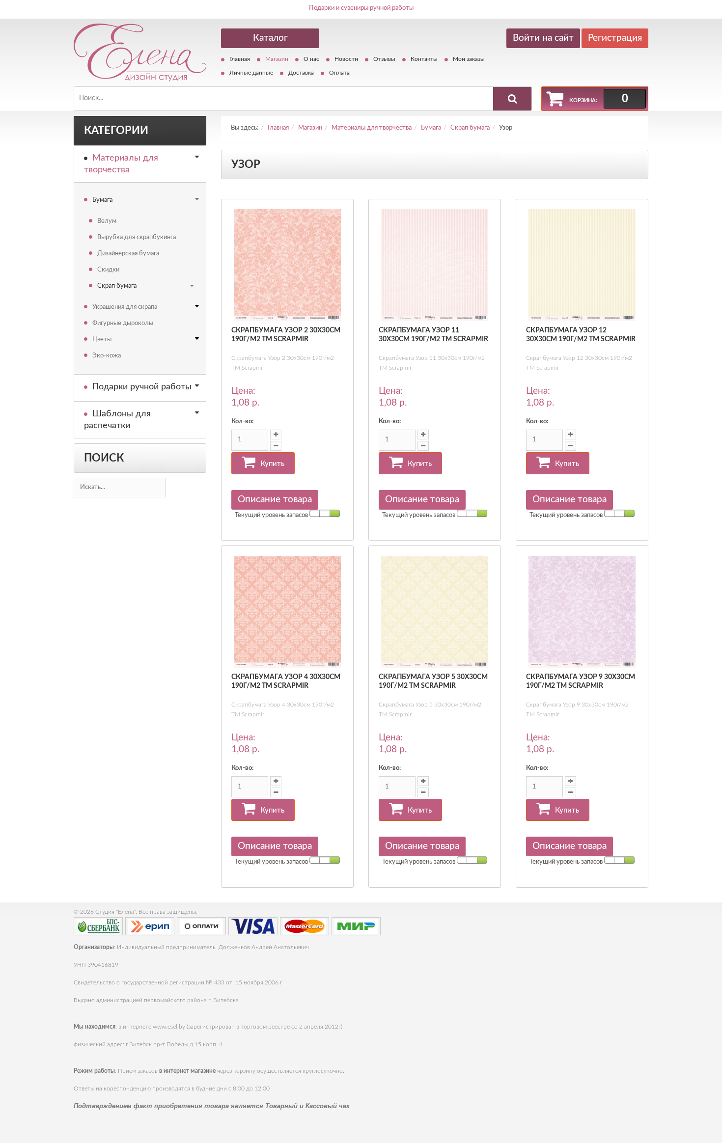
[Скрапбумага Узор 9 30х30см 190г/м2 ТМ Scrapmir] (582, 612)
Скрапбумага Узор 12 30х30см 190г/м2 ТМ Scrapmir (581, 335)
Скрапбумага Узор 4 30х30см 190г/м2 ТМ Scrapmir (285, 681)
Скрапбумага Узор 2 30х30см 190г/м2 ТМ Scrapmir (285, 335)
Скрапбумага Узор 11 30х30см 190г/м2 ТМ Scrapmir (433, 335)
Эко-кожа (106, 356)
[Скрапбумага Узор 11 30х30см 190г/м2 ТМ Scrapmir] (435, 265)
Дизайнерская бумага (128, 253)
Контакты (424, 59)
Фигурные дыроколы (122, 323)
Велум (106, 221)
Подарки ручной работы (142, 386)
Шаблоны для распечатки (117, 419)
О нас (311, 59)
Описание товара (275, 499)
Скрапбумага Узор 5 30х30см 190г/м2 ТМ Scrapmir (433, 681)
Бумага (102, 200)
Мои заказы (469, 59)
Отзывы (384, 59)
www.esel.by (169, 1027)
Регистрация (615, 38)
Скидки (108, 270)
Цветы (101, 339)
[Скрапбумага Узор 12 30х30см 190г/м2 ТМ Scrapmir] (582, 265)
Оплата (339, 73)
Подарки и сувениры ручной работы (361, 8)
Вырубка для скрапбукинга (136, 237)
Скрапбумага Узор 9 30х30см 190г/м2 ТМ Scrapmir (580, 681)
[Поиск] (512, 98)
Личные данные (251, 73)
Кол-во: (242, 421)
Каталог (270, 38)
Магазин (276, 59)
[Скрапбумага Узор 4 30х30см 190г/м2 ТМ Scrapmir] (287, 612)
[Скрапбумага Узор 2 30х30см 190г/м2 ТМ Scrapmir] (287, 265)
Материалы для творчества (121, 164)
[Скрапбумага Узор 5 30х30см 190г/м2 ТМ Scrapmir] (435, 612)
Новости (346, 59)
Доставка (301, 73)
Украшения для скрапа (124, 307)
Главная (239, 59)
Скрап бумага (117, 286)
